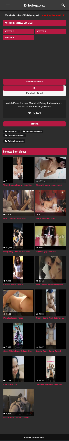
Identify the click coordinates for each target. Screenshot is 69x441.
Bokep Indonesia (48, 103)
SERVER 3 (41, 31)
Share (35, 123)
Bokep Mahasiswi (15, 135)
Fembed (30, 93)
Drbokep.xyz (34, 5)
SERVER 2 (9, 31)
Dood (40, 93)
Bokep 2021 (13, 131)
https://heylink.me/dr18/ (52, 15)
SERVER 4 (9, 37)
